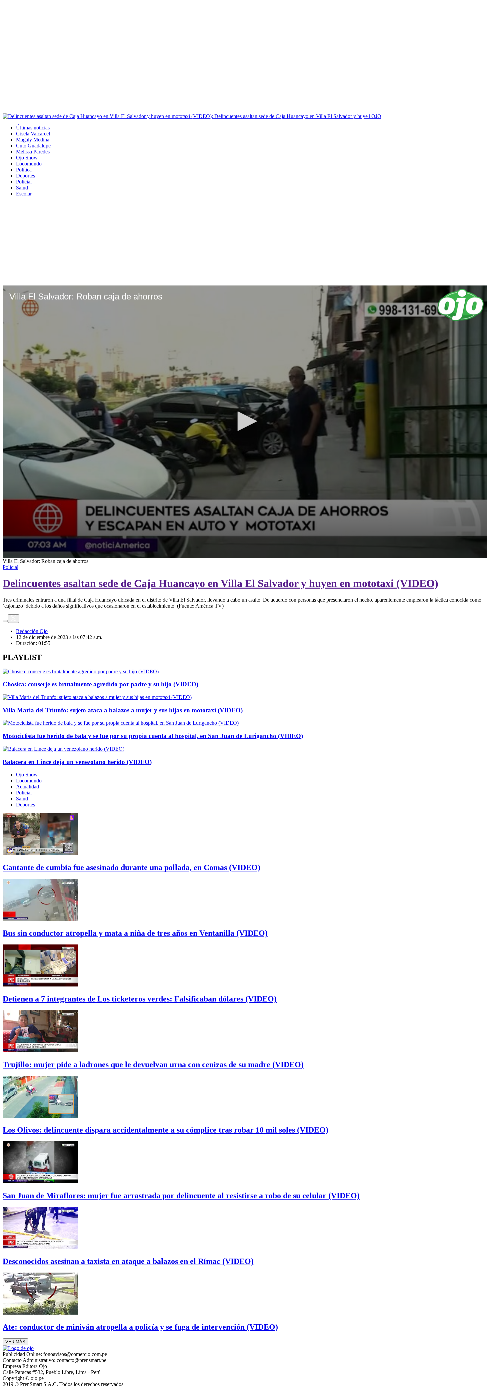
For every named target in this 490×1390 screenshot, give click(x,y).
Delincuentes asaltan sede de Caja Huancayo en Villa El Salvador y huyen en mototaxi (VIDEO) (220, 583)
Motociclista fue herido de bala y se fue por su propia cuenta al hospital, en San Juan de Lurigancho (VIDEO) (153, 735)
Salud (22, 187)
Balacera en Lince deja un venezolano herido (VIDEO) (77, 761)
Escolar (24, 193)
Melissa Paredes (33, 151)
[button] (245, 421)
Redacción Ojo (32, 631)
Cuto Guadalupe (33, 145)
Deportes (25, 175)
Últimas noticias (33, 127)
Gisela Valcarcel (33, 133)
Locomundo (29, 163)
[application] (245, 421)
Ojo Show (27, 157)
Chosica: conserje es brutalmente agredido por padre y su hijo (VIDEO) (100, 684)
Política (24, 169)
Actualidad (27, 786)
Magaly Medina (32, 139)
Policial (24, 181)
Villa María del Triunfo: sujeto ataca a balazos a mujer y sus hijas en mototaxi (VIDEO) (123, 710)
